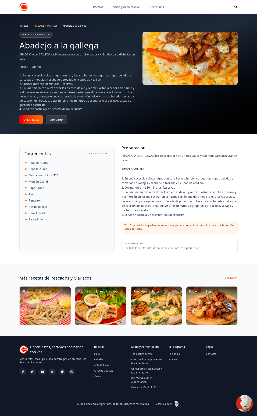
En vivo (173, 359)
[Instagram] (32, 371)
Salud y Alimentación (127, 7)
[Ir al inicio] (23, 7)
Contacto (211, 353)
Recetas (98, 7)
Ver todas (231, 278)
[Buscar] (236, 7)
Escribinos (157, 7)
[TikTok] (62, 371)
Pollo (97, 353)
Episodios (174, 353)
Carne (97, 376)
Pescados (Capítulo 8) (143, 387)
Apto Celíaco (101, 365)
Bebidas (98, 359)
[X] (52, 371)
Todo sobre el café (142, 353)
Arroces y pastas (103, 370)
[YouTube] (42, 371)
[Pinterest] (71, 371)
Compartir (56, 120)
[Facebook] (22, 371)
